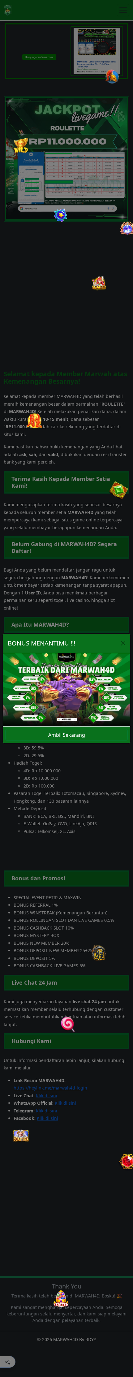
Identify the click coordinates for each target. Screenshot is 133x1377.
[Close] (123, 643)
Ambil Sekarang (66, 735)
